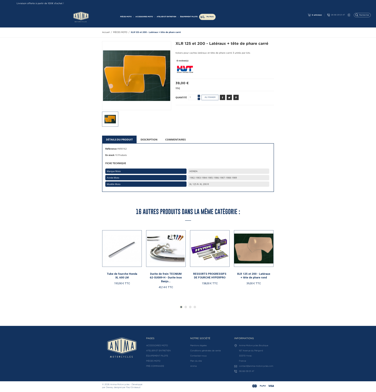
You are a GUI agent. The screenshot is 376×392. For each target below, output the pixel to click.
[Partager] (222, 97)
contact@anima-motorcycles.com (256, 366)
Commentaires (175, 139)
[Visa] (271, 386)
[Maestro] (254, 386)
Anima (193, 366)
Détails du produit (119, 139)
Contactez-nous (198, 356)
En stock (109, 155)
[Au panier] (112, 292)
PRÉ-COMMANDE (155, 366)
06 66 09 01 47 (338, 15)
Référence (111, 148)
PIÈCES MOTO (126, 16)
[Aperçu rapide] (123, 292)
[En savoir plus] (132, 292)
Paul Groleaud (133, 387)
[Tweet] (229, 97)
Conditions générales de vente (205, 351)
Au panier (210, 97)
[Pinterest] (236, 97)
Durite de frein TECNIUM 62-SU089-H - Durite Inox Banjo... (122, 277)
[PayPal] (263, 386)
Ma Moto (210, 16)
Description (149, 139)
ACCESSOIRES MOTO (144, 16)
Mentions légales (198, 345)
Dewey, (109, 387)
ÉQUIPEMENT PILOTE (189, 16)
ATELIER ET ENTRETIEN (166, 16)
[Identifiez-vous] (348, 15)
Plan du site (196, 361)
